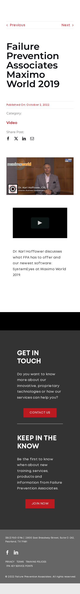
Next (65, 25)
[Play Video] (40, 223)
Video (11, 123)
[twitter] (16, 138)
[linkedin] (24, 138)
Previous (17, 25)
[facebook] (8, 138)
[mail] (32, 138)
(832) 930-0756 (14, 538)
